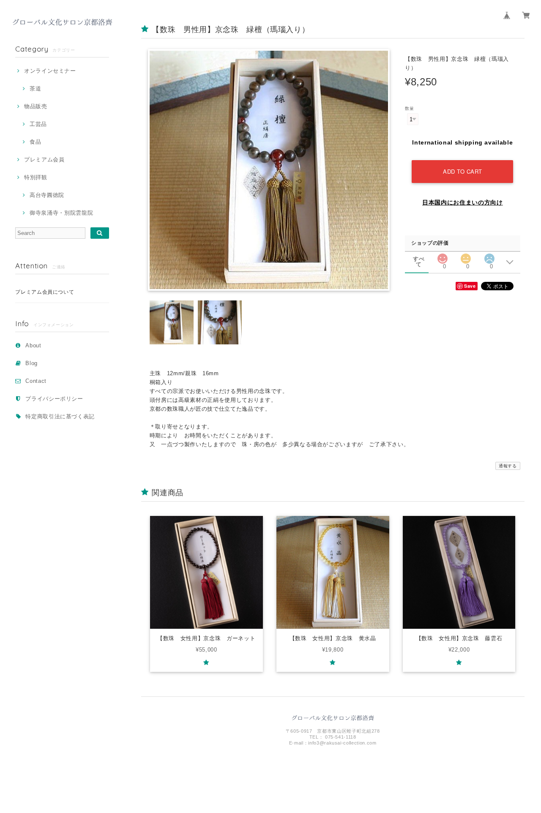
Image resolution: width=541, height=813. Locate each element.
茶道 (35, 88)
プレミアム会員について (44, 292)
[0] (442, 256)
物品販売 (35, 106)
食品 (35, 142)
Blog (31, 363)
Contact (35, 381)
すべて (418, 259)
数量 (409, 108)
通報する (508, 466)
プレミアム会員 (44, 159)
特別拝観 (35, 177)
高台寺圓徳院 (47, 195)
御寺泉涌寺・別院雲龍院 (61, 213)
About (33, 345)
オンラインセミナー (50, 71)
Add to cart (462, 171)
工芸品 (38, 124)
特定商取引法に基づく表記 (60, 416)
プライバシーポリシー (54, 399)
